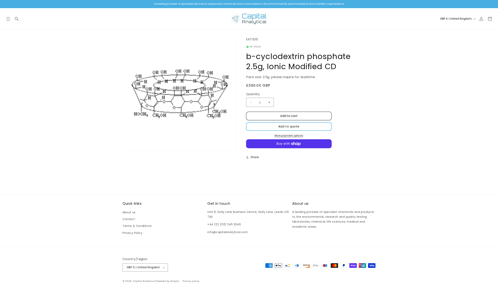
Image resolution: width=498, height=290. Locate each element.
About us (129, 212)
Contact (129, 219)
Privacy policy (191, 281)
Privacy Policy (132, 233)
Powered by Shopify (167, 281)
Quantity (253, 94)
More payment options (289, 135)
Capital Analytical (144, 281)
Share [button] (255, 157)
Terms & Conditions (137, 226)
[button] (8, 19)
